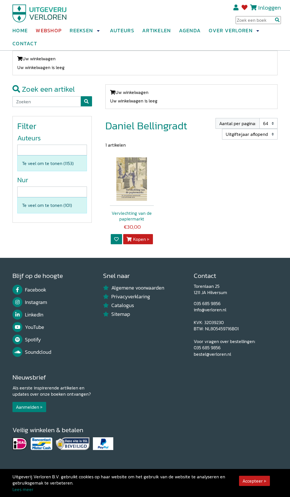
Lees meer (22, 489)
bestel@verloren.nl (212, 354)
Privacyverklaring (130, 296)
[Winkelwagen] (253, 7)
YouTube (34, 327)
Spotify (33, 339)
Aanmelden (27, 407)
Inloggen (269, 7)
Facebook (35, 290)
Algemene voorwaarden (137, 288)
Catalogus (122, 305)
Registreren (236, 8)
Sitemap (120, 314)
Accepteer (252, 480)
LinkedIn (34, 314)
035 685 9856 (207, 303)
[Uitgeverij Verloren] (39, 12)
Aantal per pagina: (237, 123)
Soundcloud (38, 352)
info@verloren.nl (210, 309)
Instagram (36, 302)
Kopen (139, 239)
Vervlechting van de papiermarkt (132, 216)
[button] (98, 31)
